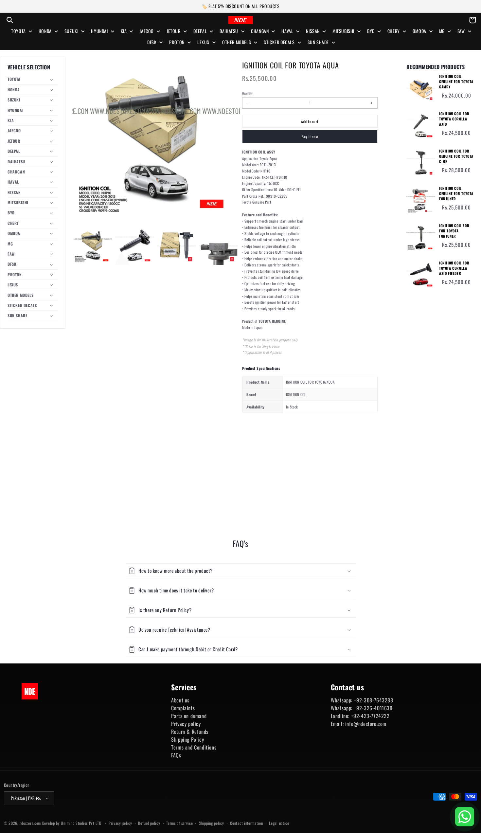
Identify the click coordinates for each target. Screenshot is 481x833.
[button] (10, 20)
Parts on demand (188, 716)
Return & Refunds (189, 731)
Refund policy (149, 823)
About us (180, 700)
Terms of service (179, 823)
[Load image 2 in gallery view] (135, 245)
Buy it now (310, 136)
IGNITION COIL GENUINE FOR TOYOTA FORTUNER (456, 193)
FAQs (176, 755)
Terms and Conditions (193, 747)
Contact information (246, 823)
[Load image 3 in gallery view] (176, 245)
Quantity (247, 93)
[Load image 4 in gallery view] (218, 245)
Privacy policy (186, 724)
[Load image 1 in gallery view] (93, 245)
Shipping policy (211, 823)
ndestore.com (30, 823)
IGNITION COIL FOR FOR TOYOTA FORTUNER (454, 231)
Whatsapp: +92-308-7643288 (362, 700)
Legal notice (279, 823)
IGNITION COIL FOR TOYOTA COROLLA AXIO (454, 119)
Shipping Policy (187, 739)
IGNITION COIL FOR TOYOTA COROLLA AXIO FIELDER (454, 268)
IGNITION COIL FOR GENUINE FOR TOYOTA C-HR (456, 156)
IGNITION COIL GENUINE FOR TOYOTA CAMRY (456, 81)
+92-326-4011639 (373, 708)
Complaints (183, 708)
